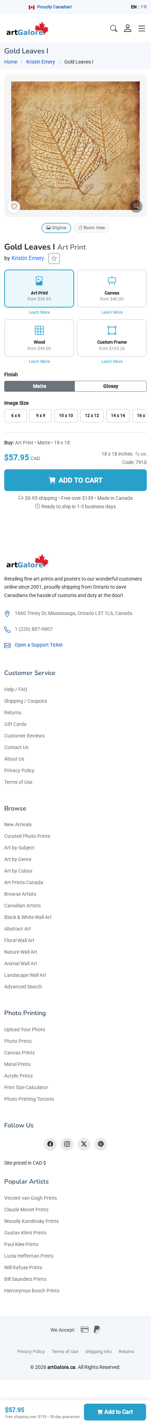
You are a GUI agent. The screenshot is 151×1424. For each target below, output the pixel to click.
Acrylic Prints (18, 1076)
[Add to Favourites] (14, 207)
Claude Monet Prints (26, 1209)
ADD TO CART (81, 480)
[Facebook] (50, 1144)
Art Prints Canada (23, 882)
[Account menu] (128, 28)
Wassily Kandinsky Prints (31, 1221)
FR (144, 6)
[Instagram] (67, 1144)
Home (10, 62)
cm (142, 454)
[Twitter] (84, 1144)
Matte (39, 386)
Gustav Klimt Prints (25, 1233)
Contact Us (16, 747)
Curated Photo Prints (27, 836)
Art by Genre (17, 859)
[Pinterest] (100, 1144)
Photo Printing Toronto (29, 1099)
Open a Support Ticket (39, 645)
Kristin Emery (40, 62)
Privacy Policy (19, 770)
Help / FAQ (15, 689)
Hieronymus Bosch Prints (31, 1290)
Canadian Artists (22, 905)
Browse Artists (20, 894)
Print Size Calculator (26, 1087)
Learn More (39, 312)
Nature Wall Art (20, 952)
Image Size (16, 403)
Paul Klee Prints (21, 1244)
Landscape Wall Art (25, 975)
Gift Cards (15, 724)
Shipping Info (98, 1351)
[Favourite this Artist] (54, 258)
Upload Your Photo (24, 1029)
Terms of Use (18, 782)
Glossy (110, 386)
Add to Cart (118, 1412)
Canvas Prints (19, 1052)
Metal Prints (17, 1064)
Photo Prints (18, 1041)
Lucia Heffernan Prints (28, 1256)
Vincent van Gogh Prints (30, 1198)
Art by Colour (18, 871)
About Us (14, 759)
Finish (11, 374)
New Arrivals (18, 824)
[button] (142, 28)
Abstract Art (17, 929)
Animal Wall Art (20, 963)
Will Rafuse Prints (23, 1267)
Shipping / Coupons (25, 701)
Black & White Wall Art (28, 917)
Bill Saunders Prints (25, 1279)
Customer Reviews (24, 736)
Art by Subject (19, 847)
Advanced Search (23, 986)
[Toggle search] (114, 28)
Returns (12, 712)
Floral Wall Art (19, 940)
